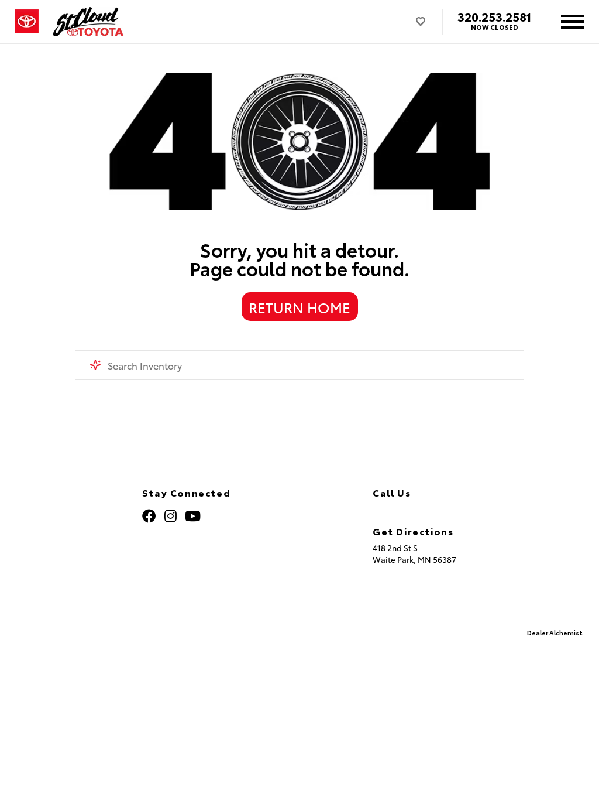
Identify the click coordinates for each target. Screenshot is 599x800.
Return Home (299, 307)
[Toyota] (27, 21)
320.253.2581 (494, 16)
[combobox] (299, 365)
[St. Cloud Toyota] (88, 21)
